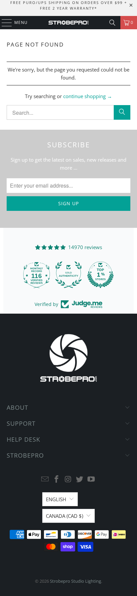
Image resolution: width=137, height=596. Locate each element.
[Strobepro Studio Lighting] (68, 22)
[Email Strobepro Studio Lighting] (45, 479)
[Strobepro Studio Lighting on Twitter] (80, 479)
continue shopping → (87, 96)
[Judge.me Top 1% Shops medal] (100, 274)
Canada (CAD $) (64, 516)
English (56, 499)
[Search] (112, 22)
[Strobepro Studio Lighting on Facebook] (57, 479)
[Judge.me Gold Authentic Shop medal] (68, 274)
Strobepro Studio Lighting (75, 581)
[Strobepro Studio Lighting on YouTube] (91, 479)
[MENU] (3, 22)
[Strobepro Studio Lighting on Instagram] (68, 479)
